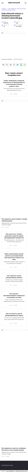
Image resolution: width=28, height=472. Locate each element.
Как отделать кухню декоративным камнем (14, 276)
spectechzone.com (21, 471)
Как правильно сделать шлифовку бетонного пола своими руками (14, 449)
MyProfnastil (14, 3)
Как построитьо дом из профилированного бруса (14, 314)
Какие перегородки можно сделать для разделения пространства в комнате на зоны (14, 256)
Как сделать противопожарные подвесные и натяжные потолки (14, 295)
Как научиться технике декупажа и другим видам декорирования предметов (14, 235)
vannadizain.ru (10, 471)
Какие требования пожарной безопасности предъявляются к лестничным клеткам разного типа (14, 83)
